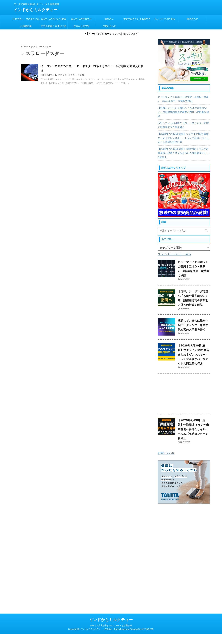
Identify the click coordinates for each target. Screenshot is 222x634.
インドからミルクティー (36, 9)
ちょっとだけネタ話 (165, 19)
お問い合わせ (109, 25)
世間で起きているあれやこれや (137, 20)
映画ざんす (192, 19)
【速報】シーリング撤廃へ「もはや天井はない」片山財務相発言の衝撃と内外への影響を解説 (183, 112)
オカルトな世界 (81, 25)
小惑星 (81, 75)
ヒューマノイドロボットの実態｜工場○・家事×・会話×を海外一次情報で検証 (183, 98)
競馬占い (109, 19)
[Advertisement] (184, 394)
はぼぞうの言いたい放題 (53, 19)
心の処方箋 (26, 25)
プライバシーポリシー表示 (174, 254)
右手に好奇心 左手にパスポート (53, 26)
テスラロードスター (67, 75)
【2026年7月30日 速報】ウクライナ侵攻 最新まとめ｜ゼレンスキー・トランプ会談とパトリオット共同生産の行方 (183, 138)
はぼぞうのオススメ (81, 19)
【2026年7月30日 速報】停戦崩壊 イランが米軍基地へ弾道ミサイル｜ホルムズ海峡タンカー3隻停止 (183, 153)
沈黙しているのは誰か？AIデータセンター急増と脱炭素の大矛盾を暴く (183, 124)
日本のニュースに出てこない (26, 20)
